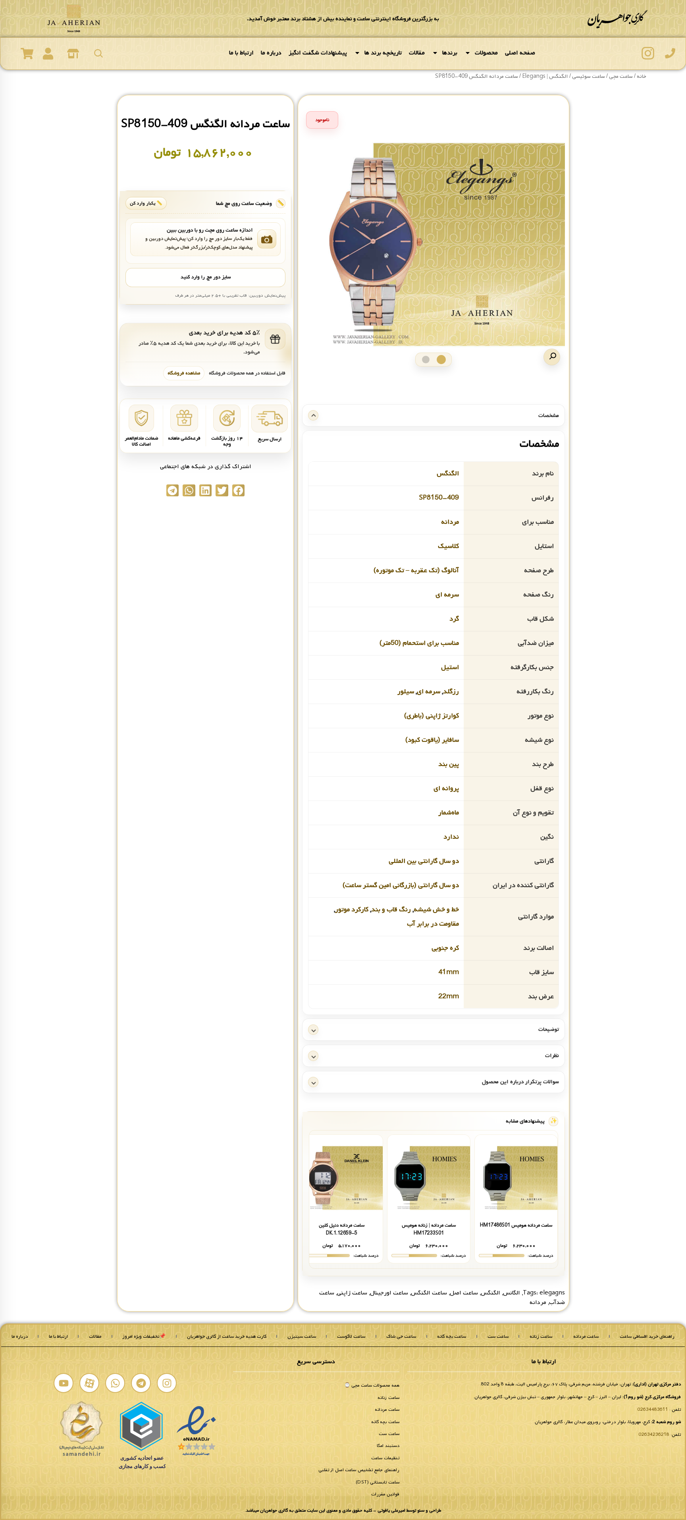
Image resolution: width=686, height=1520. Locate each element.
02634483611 (653, 1409)
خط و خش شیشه (436, 909)
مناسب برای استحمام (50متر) (419, 642)
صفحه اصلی (520, 53)
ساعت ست (498, 1337)
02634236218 (654, 1434)
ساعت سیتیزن (301, 1337)
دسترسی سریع (316, 1361)
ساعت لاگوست (351, 1337)
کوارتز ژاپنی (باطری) (431, 715)
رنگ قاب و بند (391, 909)
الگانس (511, 1293)
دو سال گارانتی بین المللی (424, 860)
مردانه (450, 521)
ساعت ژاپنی (352, 1293)
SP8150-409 (439, 497)
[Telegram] (141, 1383)
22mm (448, 996)
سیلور (405, 691)
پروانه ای (446, 788)
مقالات (417, 53)
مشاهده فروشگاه (184, 373)
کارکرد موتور (351, 909)
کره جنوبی (445, 947)
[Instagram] (167, 1383)
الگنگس (448, 473)
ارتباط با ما (241, 53)
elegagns (552, 1293)
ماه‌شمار (448, 812)
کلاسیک (448, 545)
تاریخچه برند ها (383, 53)
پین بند (448, 763)
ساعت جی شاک (401, 1337)
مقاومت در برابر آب (433, 923)
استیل (450, 667)
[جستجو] (98, 53)
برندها (449, 53)
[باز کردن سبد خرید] (27, 53)
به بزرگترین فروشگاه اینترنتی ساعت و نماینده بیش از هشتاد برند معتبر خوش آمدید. (343, 18)
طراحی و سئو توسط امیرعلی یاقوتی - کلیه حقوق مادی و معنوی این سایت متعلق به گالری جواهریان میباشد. (343, 1510)
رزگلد (451, 691)
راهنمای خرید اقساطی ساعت (647, 1337)
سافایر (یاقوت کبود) (432, 739)
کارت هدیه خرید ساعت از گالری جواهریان (226, 1337)
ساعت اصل (464, 1293)
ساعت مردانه (586, 1337)
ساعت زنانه (541, 1337)
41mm (448, 971)
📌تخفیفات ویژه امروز (144, 1337)
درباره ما (271, 53)
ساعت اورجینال (389, 1293)
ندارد (451, 836)
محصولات (486, 53)
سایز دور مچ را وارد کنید (206, 277)
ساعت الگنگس (429, 1293)
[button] (551, 357)
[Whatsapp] (115, 1383)
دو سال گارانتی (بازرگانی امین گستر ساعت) (401, 885)
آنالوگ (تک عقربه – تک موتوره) (416, 570)
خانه (641, 76)
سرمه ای (447, 594)
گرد (454, 618)
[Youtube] (63, 1383)
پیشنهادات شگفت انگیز (318, 53)
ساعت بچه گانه (451, 1337)
